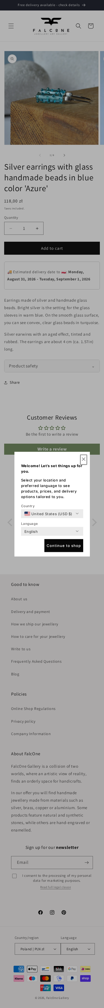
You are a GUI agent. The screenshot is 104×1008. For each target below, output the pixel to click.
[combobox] (48, 513)
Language (29, 523)
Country (28, 506)
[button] (84, 459)
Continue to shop (64, 545)
